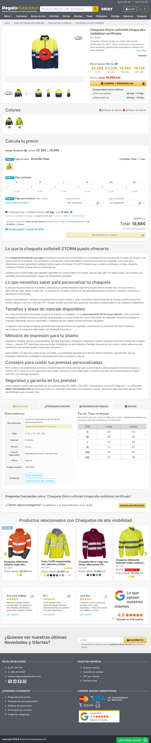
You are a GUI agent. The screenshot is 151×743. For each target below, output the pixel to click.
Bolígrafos (101, 16)
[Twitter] (10, 681)
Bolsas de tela (38, 16)
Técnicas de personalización (22, 701)
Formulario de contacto (20, 710)
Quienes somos (91, 667)
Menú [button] (7, 16)
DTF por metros (91, 676)
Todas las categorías (18, 714)
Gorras (66, 16)
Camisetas (21, 16)
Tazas (89, 16)
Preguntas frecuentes (19, 697)
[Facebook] (20, 681)
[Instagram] (25, 681)
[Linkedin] (15, 681)
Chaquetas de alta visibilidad (40, 481)
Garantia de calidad (93, 672)
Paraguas (142, 16)
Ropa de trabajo (34, 475)
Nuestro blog (90, 680)
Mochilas (54, 16)
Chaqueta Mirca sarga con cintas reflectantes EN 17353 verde (93, 564)
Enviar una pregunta (132, 505)
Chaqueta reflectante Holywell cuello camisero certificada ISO (130, 562)
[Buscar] (95, 9)
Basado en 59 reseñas (99, 720)
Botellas (78, 16)
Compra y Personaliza (118, 83)
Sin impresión (75, 202)
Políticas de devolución (20, 705)
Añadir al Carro (106, 235)
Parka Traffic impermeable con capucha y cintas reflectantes (56, 564)
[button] (116, 63)
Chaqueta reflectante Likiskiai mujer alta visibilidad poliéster (16, 564)
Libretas (115, 16)
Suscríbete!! (136, 640)
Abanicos (128, 16)
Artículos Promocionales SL (33, 739)
